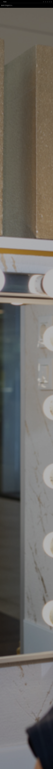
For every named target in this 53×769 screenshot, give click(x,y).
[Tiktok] (49, 1)
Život (3, 766)
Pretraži (4, 1)
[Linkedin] (51, 1)
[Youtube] (47, 1)
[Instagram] (45, 1)
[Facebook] (43, 1)
